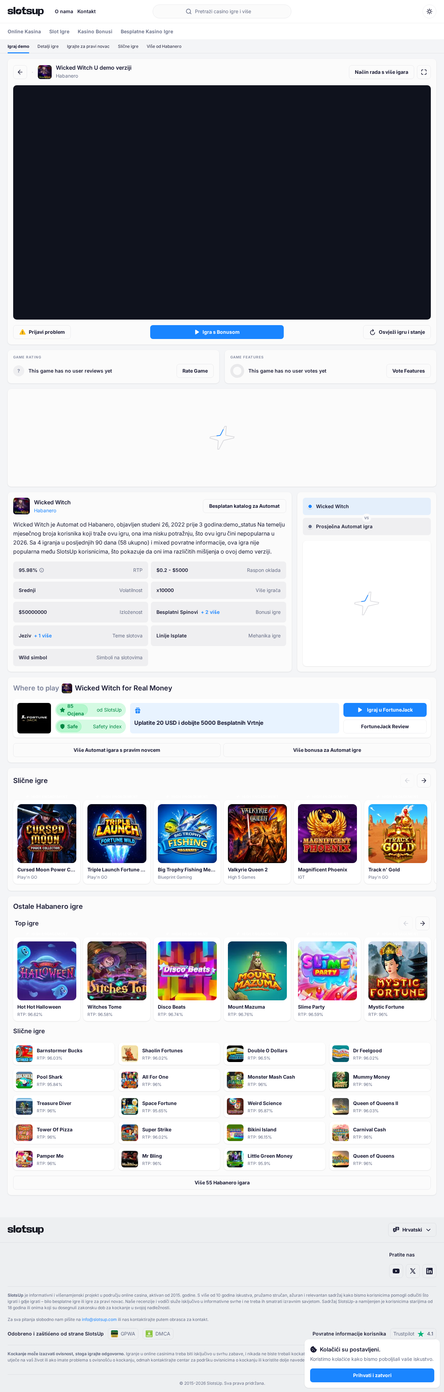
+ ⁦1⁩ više (43, 635)
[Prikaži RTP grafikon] (41, 570)
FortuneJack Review (385, 726)
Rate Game (195, 371)
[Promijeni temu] (429, 11)
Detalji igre (48, 46)
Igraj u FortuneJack (390, 710)
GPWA (128, 1334)
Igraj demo (18, 46)
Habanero (45, 510)
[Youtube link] (396, 1271)
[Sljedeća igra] (424, 781)
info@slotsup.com (99, 1319)
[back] (20, 72)
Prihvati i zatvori (372, 1375)
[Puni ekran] (424, 72)
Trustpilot (413, 1334)
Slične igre (128, 46)
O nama (64, 11)
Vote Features (408, 371)
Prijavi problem (47, 332)
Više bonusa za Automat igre (327, 750)
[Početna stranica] (26, 11)
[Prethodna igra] (407, 781)
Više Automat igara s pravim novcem (117, 750)
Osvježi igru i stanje (402, 332)
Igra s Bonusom (221, 332)
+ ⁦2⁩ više (210, 612)
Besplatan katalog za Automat (244, 506)
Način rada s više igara (381, 72)
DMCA (162, 1334)
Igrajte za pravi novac (88, 46)
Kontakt (86, 11)
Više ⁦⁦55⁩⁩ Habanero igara (222, 1182)
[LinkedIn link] (429, 1271)
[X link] (413, 1271)
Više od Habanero (164, 46)
